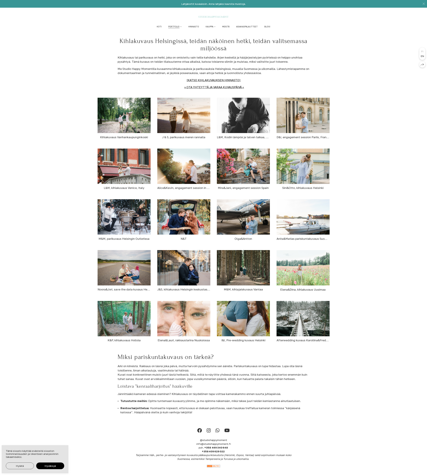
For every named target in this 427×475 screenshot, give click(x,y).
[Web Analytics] (213, 466)
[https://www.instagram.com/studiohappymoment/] (209, 430)
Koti (159, 26)
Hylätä (20, 465)
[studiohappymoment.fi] (213, 17)
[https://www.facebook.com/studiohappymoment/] (199, 430)
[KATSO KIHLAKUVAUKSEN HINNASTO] (214, 80)
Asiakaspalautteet (247, 26)
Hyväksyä (50, 465)
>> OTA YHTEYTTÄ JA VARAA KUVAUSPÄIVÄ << (214, 87)
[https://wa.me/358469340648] (218, 430)
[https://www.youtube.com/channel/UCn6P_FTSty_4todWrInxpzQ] (227, 430)
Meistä (226, 26)
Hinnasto (193, 26)
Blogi (267, 26)
